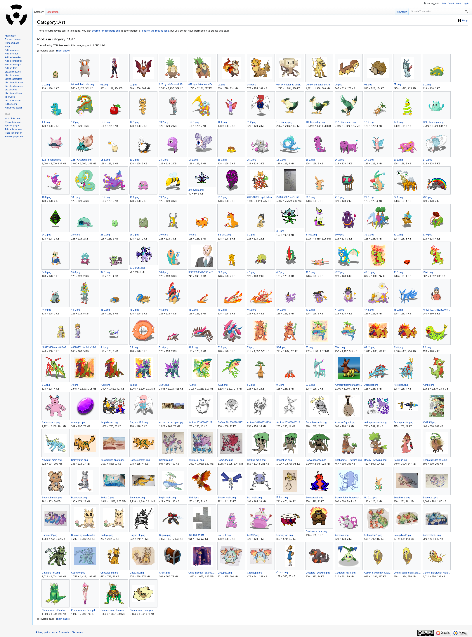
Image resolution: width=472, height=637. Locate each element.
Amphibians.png (109, 422)
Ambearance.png (51, 422)
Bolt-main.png (254, 497)
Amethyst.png (78, 422)
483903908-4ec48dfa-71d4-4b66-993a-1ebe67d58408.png (55, 347)
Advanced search (13, 107)
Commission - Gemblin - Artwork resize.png (55, 610)
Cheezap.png (137, 572)
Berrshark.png (137, 497)
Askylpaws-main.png (375, 422)
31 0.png (369, 234)
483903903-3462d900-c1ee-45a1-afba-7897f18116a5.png (436, 309)
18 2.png (105, 197)
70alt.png (105, 384)
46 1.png (222, 309)
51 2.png (222, 347)
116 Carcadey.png (315, 122)
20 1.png (222, 197)
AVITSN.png (429, 422)
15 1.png (251, 159)
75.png (133, 384)
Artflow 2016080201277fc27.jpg (202, 422)
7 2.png (46, 384)
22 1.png (398, 197)
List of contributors (14, 82)
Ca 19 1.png (224, 535)
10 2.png (163, 122)
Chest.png (164, 572)
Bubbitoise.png (401, 497)
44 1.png (75, 309)
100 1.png (193, 122)
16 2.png (339, 159)
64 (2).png (369, 347)
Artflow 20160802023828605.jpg (260, 422)
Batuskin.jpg (400, 460)
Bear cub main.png (52, 497)
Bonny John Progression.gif (348, 497)
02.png (133, 84)
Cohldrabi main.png (345, 572)
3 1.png (251, 234)
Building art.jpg (196, 534)
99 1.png (310, 384)
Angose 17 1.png (139, 422)
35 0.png (75, 272)
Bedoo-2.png (107, 497)
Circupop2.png (254, 572)
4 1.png (251, 272)
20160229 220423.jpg (287, 197)
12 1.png (398, 122)
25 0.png (75, 234)
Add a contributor (13, 61)
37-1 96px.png (137, 267)
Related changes (13, 122)
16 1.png (310, 159)
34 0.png (46, 272)
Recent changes (13, 39)
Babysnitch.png (79, 460)
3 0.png (192, 234)
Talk (444, 3)
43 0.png (398, 272)
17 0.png (369, 159)
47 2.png (339, 309)
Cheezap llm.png (109, 572)
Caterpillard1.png (373, 535)
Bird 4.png (193, 497)
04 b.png (251, 84)
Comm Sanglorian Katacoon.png (407, 572)
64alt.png (398, 347)
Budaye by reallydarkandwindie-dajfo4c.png (84, 535)
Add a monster (12, 50)
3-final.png (311, 234)
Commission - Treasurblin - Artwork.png (114, 610)
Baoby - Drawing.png (375, 460)
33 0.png (427, 234)
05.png (338, 84)
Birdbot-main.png (227, 497)
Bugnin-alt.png (137, 535)
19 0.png (134, 197)
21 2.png (369, 197)
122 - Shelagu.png (51, 159)
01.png (104, 84)
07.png (397, 84)
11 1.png (222, 122)
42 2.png (339, 272)
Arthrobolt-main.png (316, 422)
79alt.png (223, 384)
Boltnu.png (282, 497)
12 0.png (369, 122)
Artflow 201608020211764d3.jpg (231, 422)
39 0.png (222, 272)
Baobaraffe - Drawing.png (348, 460)
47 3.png (369, 309)
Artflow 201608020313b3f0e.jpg (289, 422)
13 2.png (134, 159)
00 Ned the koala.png (82, 84)
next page (63, 50)
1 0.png (427, 84)
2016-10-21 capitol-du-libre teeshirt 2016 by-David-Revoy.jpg (260, 197)
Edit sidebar (11, 104)
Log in (466, 3)
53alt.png (281, 347)
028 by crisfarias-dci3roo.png (172, 84)
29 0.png (163, 234)
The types (10, 97)
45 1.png (134, 309)
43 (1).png (369, 272)
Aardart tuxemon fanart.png (348, 384)
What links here (12, 118)
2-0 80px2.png (196, 189)
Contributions (454, 3)
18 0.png (46, 197)
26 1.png (134, 234)
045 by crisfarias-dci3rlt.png (319, 84)
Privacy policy (43, 632)
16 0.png (281, 159)
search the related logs (155, 30)
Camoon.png (341, 535)
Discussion (52, 12)
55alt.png (340, 347)
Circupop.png (225, 572)
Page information (13, 133)
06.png (368, 84)
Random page (12, 43)
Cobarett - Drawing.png (318, 572)
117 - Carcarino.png (345, 122)
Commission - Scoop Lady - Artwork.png (84, 610)
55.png (309, 347)
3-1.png (280, 231)
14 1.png (163, 159)
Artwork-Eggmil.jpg (345, 422)
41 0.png (310, 272)
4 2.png (280, 272)
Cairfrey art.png (284, 535)
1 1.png (46, 122)
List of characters (13, 79)
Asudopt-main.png (403, 422)
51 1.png (193, 347)
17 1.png (398, 159)
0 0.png (46, 84)
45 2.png (163, 309)
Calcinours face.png (316, 531)
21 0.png (310, 197)
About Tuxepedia (60, 632)
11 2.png (251, 122)
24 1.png (46, 234)
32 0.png (398, 234)
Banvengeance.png (316, 460)
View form (401, 12)
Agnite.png (428, 384)
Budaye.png (106, 535)
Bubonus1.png (430, 497)
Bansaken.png (284, 460)
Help (465, 20)
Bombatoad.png (314, 497)
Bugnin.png (165, 535)
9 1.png (280, 384)
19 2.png (163, 197)
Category (39, 12)
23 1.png (427, 197)
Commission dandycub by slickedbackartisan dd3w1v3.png (143, 610)
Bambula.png (166, 460)
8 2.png (251, 384)
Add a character (13, 57)
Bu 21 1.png (370, 497)
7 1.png (427, 347)
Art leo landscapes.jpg (171, 422)
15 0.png (222, 159)
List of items (11, 89)
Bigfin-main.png (167, 497)
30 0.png (339, 234)
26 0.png (105, 234)
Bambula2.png (196, 460)
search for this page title (106, 30)
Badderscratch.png (140, 460)
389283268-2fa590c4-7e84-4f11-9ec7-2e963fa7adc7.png (202, 272)
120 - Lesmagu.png (433, 122)
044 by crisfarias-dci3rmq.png (289, 84)
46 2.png (251, 309)
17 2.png (427, 159)
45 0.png (105, 309)
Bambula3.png (225, 460)
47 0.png (281, 309)
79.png (192, 384)
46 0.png (193, 309)
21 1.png (339, 197)
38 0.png (163, 272)
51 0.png (163, 347)
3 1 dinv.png (224, 234)
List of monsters (13, 71)
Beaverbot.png (79, 497)
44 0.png (46, 309)
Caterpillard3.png (432, 535)
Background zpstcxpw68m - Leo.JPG (114, 460)
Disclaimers (77, 632)
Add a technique (13, 64)
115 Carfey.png (284, 122)
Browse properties (14, 136)
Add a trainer (11, 53)
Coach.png (282, 572)
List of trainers (12, 75)
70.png (74, 384)
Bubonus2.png (49, 535)
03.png (221, 84)
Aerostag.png (401, 384)
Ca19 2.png (253, 535)
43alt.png (428, 272)
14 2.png (193, 159)
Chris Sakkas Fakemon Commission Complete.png (202, 572)
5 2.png (134, 347)
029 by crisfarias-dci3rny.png (202, 84)
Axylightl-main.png (52, 460)
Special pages (12, 125)
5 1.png (104, 347)
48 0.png (398, 309)
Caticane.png (78, 572)
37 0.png (105, 272)
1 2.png (75, 122)
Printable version (13, 129)
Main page (10, 36)
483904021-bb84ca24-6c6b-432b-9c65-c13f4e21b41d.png (84, 347)
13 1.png (105, 159)
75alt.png (164, 384)
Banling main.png (256, 460)
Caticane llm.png (51, 572)
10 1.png (134, 122)
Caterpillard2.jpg (402, 535)
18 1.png (75, 197)
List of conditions (13, 93)
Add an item (11, 68)
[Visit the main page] (16, 15)
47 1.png (310, 309)
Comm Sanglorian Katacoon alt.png (377, 572)
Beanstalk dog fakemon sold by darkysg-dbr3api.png (436, 460)
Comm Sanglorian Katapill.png (436, 572)
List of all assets (13, 100)
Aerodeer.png (371, 384)
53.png (250, 347)
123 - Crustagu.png (81, 159)
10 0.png (105, 122)
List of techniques (13, 86)
